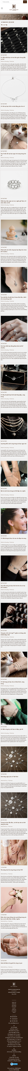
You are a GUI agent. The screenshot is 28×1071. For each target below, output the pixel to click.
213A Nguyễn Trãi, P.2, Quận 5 (14, 1034)
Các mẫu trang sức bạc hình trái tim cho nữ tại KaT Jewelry (13, 586)
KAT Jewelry (14, 1011)
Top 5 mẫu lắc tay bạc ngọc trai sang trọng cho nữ (13, 154)
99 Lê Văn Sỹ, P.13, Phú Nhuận (14, 1036)
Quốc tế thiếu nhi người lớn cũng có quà (11, 963)
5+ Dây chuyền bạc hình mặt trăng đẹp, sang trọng (13, 395)
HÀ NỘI (14, 1055)
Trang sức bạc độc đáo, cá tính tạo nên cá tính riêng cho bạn (13, 823)
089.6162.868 (14, 1021)
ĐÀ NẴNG (14, 1050)
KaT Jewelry (16, 1069)
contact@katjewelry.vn (14, 1023)
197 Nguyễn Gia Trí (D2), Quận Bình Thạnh (14, 1037)
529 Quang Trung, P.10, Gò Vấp (14, 1044)
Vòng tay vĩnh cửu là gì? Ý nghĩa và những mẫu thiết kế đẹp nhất (13, 634)
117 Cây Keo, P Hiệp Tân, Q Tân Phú (14, 1046)
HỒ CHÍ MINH (14, 1027)
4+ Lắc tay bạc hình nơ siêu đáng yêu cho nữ (13, 106)
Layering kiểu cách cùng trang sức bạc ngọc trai (13, 444)
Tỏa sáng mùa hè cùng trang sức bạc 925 (12, 870)
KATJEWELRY (14, 1016)
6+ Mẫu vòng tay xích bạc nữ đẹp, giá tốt (12, 729)
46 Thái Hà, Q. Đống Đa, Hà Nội (14, 1060)
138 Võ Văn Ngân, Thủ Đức (14, 1032)
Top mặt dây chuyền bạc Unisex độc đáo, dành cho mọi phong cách (13, 298)
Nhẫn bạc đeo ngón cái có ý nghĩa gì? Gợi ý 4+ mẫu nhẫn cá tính (13, 202)
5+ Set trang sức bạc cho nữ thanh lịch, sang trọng (12, 682)
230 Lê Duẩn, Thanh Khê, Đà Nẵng (14, 1052)
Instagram (14, 1005)
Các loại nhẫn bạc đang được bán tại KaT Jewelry (12, 347)
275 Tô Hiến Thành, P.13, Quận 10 (14, 1039)
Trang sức (14, 1003)
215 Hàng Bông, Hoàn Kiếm (14, 1059)
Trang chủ (14, 1002)
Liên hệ (14, 1012)
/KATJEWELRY (14, 1019)
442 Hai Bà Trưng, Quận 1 (14, 1030)
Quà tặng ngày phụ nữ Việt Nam (9, 776)
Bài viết (14, 1008)
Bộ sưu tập (14, 1006)
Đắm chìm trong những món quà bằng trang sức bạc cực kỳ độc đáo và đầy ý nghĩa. (13, 918)
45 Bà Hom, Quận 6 (14, 1029)
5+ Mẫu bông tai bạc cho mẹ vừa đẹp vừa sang (13, 538)
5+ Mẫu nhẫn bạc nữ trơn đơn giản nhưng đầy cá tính (13, 58)
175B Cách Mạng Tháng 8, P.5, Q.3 (14, 1041)
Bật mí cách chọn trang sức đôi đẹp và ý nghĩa (13, 491)
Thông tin (14, 1009)
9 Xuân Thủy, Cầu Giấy (14, 1057)
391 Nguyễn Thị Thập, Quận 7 (14, 1043)
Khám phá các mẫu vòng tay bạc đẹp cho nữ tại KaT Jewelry (13, 250)
